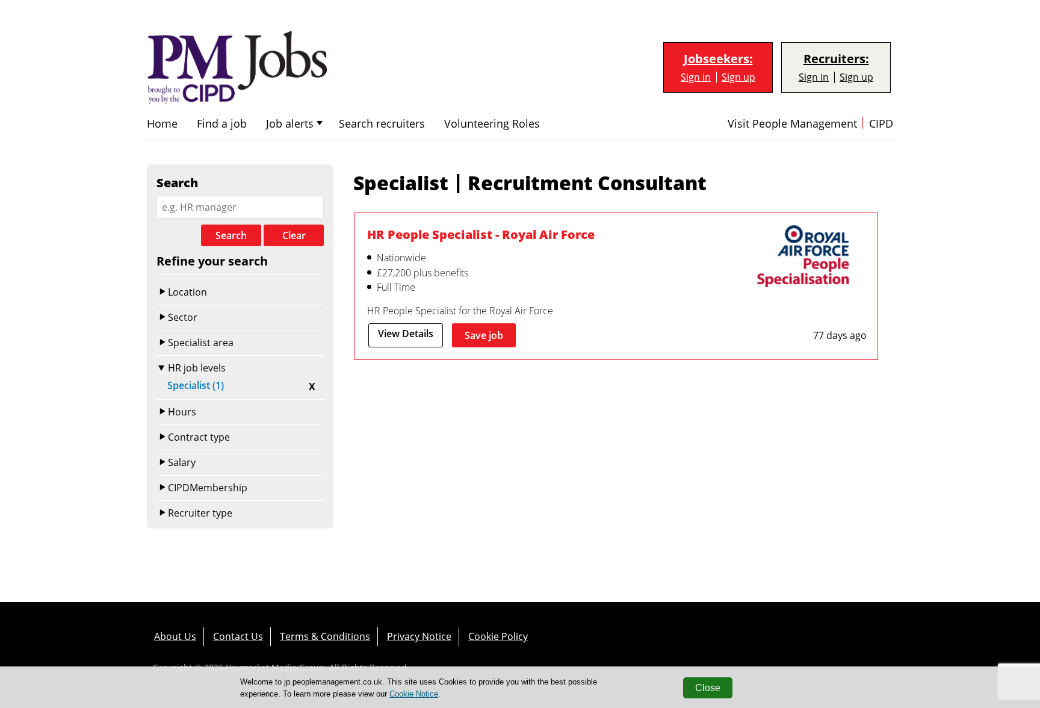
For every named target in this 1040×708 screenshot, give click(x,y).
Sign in (696, 77)
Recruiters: (836, 59)
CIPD (881, 124)
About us (175, 636)
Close (707, 688)
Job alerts (290, 124)
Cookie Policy (498, 636)
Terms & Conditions (325, 636)
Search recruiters (382, 124)
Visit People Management (792, 124)
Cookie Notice (413, 693)
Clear (294, 235)
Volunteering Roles (492, 124)
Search (231, 235)
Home (162, 124)
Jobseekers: (718, 59)
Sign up (738, 77)
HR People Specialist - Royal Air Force (481, 234)
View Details (405, 333)
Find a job (222, 124)
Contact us (238, 636)
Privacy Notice (419, 636)
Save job (484, 335)
